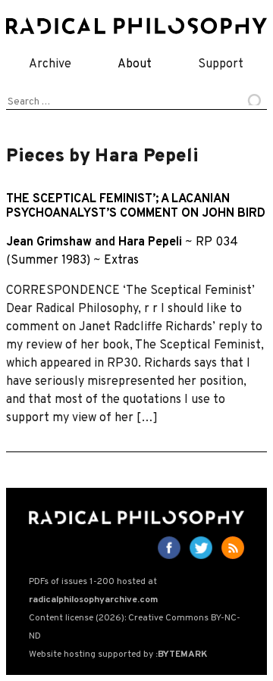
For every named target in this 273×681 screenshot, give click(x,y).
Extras (121, 260)
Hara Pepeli (150, 242)
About (135, 64)
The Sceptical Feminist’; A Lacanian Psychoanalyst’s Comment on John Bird (135, 206)
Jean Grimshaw (49, 242)
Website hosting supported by (118, 654)
